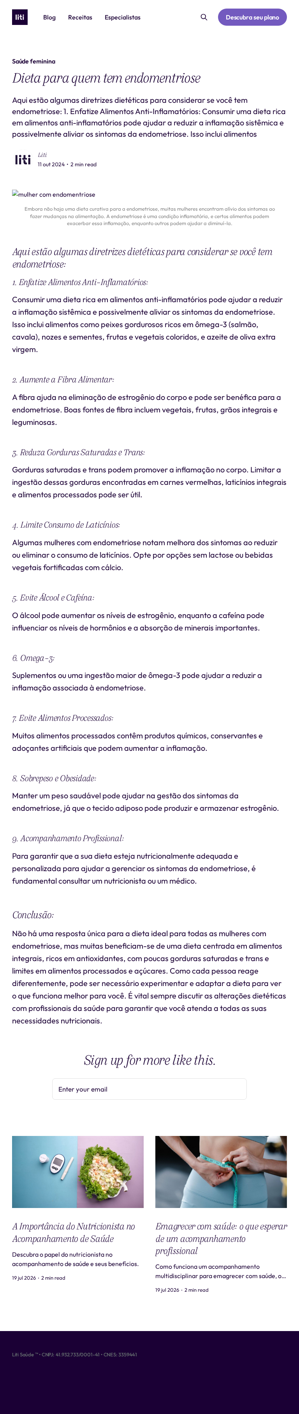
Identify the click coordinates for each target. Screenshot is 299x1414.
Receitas (80, 17)
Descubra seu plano (253, 17)
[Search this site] (204, 17)
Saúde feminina (33, 61)
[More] (156, 17)
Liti (42, 155)
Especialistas (123, 17)
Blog (49, 17)
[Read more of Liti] (23, 160)
